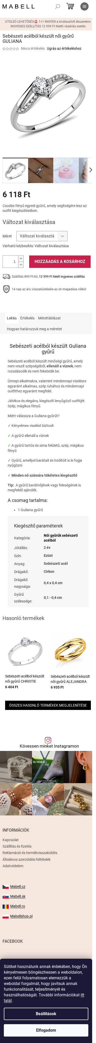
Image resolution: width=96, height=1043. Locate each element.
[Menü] (84, 6)
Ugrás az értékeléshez (64, 48)
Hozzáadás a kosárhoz (60, 261)
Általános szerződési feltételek (26, 859)
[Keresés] (57, 6)
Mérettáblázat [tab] (49, 318)
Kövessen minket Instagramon (49, 746)
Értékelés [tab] (27, 318)
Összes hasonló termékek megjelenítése (48, 705)
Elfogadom (46, 1030)
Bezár (38, 305)
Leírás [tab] (12, 318)
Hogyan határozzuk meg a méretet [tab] (34, 329)
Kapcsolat (11, 840)
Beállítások (46, 1013)
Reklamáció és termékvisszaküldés (30, 853)
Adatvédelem (13, 866)
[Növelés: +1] (20, 259)
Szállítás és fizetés (17, 846)
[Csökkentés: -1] (20, 265)
